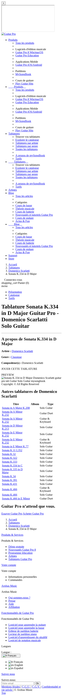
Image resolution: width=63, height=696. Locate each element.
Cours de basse (23, 205)
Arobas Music (9, 585)
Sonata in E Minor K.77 (15, 446)
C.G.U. (26, 686)
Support (12, 255)
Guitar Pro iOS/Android (28, 64)
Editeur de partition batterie (23, 631)
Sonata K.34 (9, 476)
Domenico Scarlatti (22, 351)
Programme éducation (20, 552)
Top (3, 692)
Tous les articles (24, 196)
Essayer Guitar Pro (11, 513)
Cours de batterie (24, 211)
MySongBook (23, 74)
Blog (11, 192)
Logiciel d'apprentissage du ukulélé (27, 637)
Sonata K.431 (9, 483)
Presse (11, 600)
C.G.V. (36, 686)
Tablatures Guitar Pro (20, 559)
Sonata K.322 (9, 457)
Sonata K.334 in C (12, 465)
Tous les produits (24, 42)
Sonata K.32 (9, 454)
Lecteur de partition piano (22, 634)
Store (11, 258)
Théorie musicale (24, 208)
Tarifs (18, 158)
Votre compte (8, 565)
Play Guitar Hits (24, 83)
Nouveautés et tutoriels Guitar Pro (34, 214)
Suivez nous (8, 674)
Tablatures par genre (26, 146)
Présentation (15, 291)
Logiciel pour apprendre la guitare (27, 624)
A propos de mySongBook (30, 155)
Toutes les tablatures (26, 149)
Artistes (12, 189)
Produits (13, 39)
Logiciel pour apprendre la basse (26, 627)
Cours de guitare (24, 217)
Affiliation (14, 607)
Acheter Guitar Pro (33, 513)
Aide (11, 603)
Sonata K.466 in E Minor (16, 498)
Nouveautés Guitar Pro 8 (22, 549)
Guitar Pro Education (27, 55)
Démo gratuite (16, 546)
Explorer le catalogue (27, 139)
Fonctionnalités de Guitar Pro (17, 612)
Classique (16, 357)
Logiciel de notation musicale (24, 640)
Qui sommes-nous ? (19, 597)
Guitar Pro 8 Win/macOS (29, 52)
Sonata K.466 (9, 489)
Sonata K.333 (9, 461)
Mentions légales (11, 686)
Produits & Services (12, 534)
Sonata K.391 (9, 480)
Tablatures (14, 133)
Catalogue (14, 295)
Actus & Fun (22, 221)
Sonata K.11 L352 (12, 450)
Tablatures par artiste (26, 142)
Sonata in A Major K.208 (16, 407)
